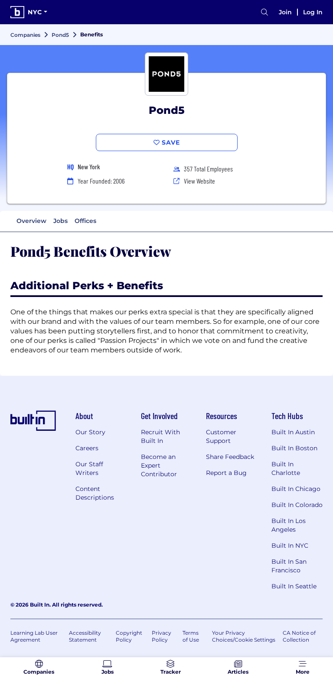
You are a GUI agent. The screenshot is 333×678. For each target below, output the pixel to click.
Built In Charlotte (285, 468)
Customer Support (221, 436)
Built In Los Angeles (288, 525)
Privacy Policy (161, 636)
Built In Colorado (297, 505)
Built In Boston (294, 448)
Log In (313, 12)
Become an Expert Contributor (159, 465)
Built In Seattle (294, 586)
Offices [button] (85, 221)
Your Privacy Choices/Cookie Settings (243, 636)
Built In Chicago (295, 489)
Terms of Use (191, 636)
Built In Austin (293, 432)
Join (285, 12)
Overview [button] (31, 221)
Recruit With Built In (160, 436)
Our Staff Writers (89, 468)
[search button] (264, 12)
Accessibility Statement (85, 636)
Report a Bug (226, 473)
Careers (86, 448)
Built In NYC (289, 545)
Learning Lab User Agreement (34, 636)
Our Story (90, 432)
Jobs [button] (60, 221)
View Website (199, 181)
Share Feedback (230, 457)
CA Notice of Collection (299, 636)
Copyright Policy (129, 636)
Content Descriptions (94, 493)
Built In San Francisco (289, 566)
